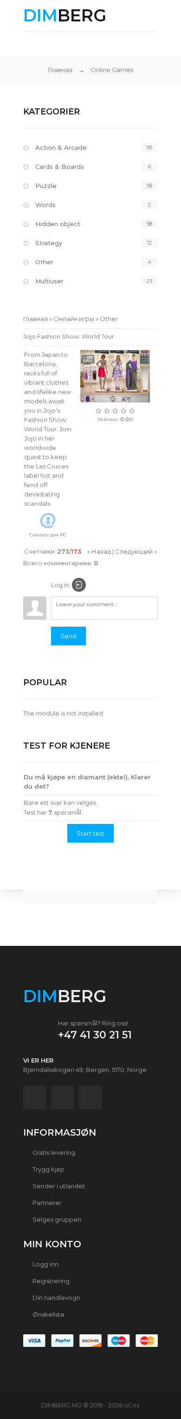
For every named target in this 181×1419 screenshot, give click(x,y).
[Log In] (79, 585)
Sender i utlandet (58, 1186)
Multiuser (49, 281)
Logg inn (44, 1264)
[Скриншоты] (115, 376)
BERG (64, 15)
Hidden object (57, 224)
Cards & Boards (59, 166)
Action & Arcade (61, 147)
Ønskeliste (48, 1314)
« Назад (99, 551)
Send (68, 636)
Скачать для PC (47, 535)
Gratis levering (53, 1152)
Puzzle (46, 185)
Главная (60, 70)
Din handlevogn (55, 1297)
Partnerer (46, 1202)
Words (45, 204)
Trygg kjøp (48, 1169)
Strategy (48, 243)
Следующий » (136, 551)
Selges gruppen (56, 1219)
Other (44, 262)
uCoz (132, 1405)
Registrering (50, 1281)
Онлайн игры (73, 318)
